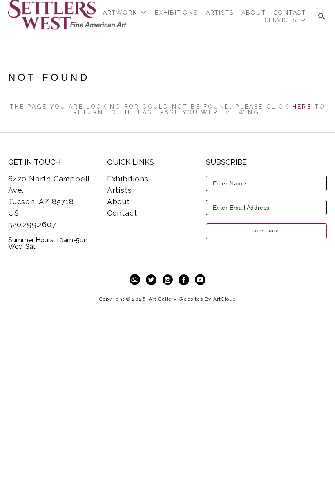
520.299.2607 (32, 224)
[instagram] (167, 279)
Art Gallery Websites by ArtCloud (192, 299)
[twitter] (151, 279)
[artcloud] (135, 279)
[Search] (321, 16)
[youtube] (200, 279)
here (302, 106)
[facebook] (184, 279)
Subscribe (266, 231)
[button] (125, 12)
